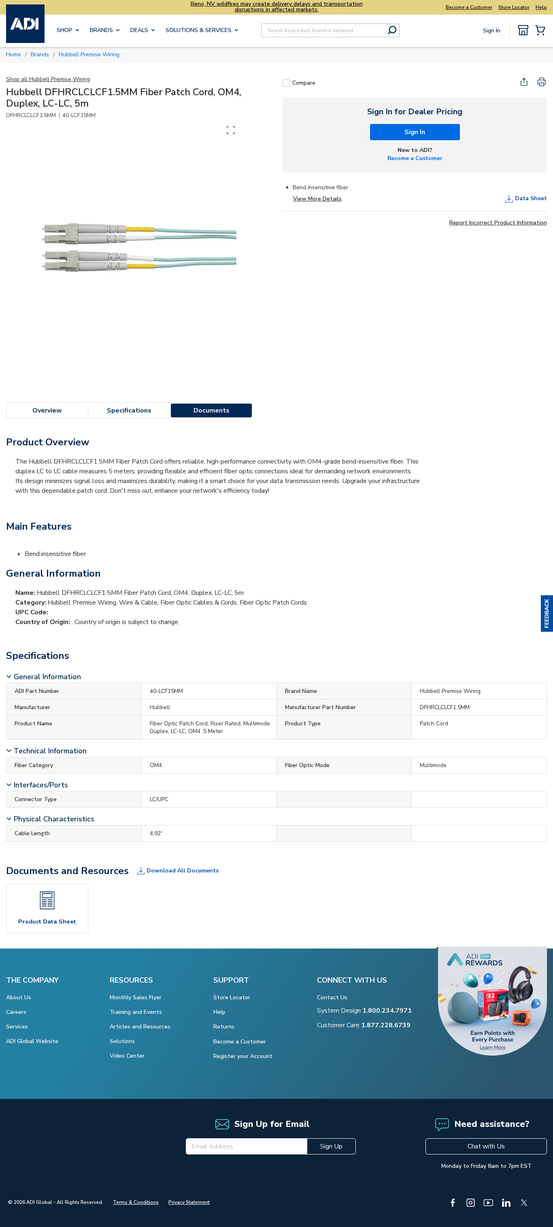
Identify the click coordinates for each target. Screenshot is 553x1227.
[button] (547, 613)
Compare (303, 83)
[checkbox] (286, 83)
